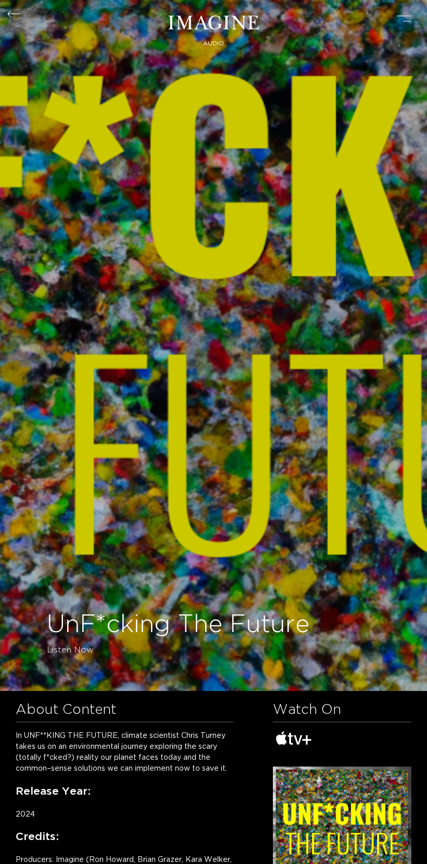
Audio (213, 43)
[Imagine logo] (213, 23)
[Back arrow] (13, 14)
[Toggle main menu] (404, 19)
